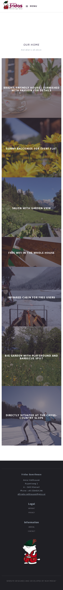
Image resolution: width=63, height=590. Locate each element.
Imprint (31, 508)
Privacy (31, 512)
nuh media (50, 581)
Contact (31, 531)
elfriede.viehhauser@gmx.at (32, 494)
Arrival (31, 527)
